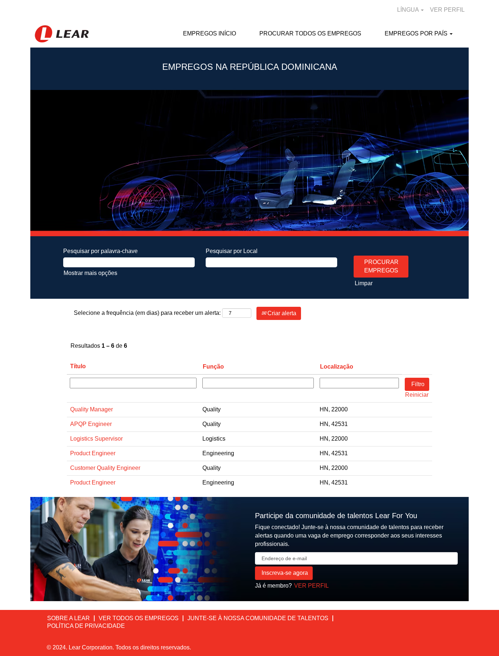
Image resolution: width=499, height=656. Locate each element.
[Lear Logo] (61, 34)
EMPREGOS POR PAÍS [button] (417, 33)
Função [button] (213, 366)
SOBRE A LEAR (68, 618)
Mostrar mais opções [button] (90, 273)
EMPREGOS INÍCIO (209, 33)
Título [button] (78, 366)
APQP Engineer (91, 424)
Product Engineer (92, 453)
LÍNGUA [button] (408, 10)
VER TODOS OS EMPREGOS (139, 618)
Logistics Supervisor (96, 439)
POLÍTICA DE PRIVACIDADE (86, 626)
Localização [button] (336, 366)
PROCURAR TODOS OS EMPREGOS (310, 33)
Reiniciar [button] (416, 395)
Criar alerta (281, 313)
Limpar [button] (364, 283)
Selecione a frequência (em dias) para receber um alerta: (147, 313)
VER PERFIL (447, 10)
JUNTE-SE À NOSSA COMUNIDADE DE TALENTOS (257, 618)
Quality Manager (91, 409)
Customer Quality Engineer (105, 468)
